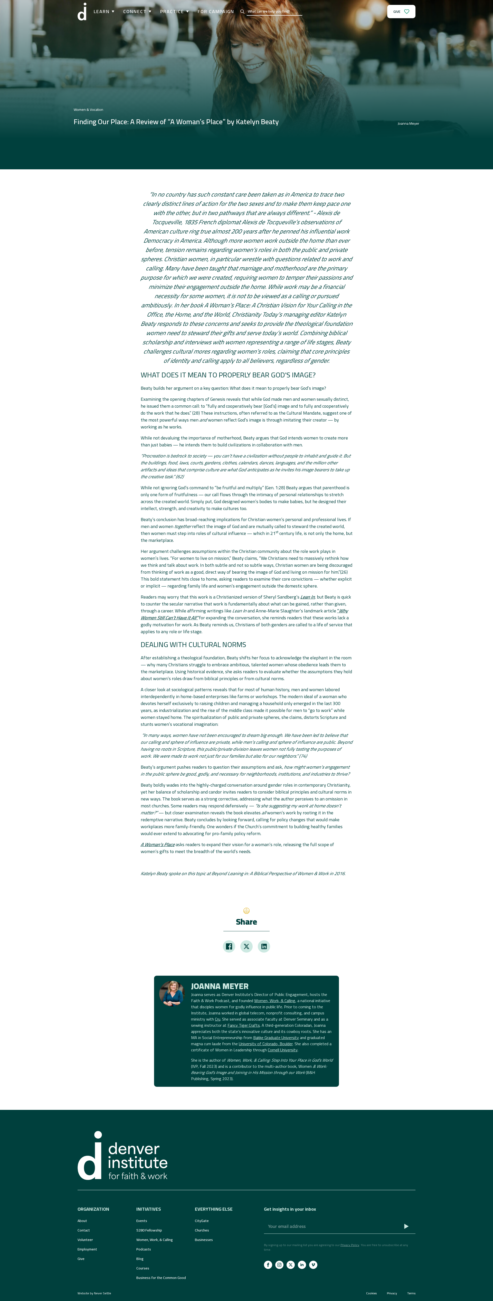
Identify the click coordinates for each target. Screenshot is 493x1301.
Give (81, 1258)
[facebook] (268, 1265)
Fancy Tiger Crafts (243, 1025)
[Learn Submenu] (112, 11)
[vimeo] (313, 1265)
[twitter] (291, 1265)
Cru (217, 1019)
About (82, 1221)
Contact (84, 1230)
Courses (142, 1268)
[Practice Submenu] (186, 11)
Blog (140, 1258)
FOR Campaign (216, 11)
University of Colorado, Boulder (266, 1044)
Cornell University (283, 1050)
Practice (172, 11)
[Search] (242, 11)
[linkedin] (302, 1265)
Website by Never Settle (94, 1293)
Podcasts (143, 1249)
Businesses (204, 1240)
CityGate (202, 1221)
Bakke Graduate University (276, 1037)
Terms (411, 1293)
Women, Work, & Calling (274, 1000)
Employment (87, 1249)
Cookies (371, 1293)
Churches (202, 1230)
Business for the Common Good (161, 1277)
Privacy (392, 1293)
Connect (135, 11)
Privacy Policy (349, 1245)
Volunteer (85, 1240)
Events (141, 1221)
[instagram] (279, 1265)
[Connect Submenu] (149, 11)
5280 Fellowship (149, 1230)
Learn (102, 11)
